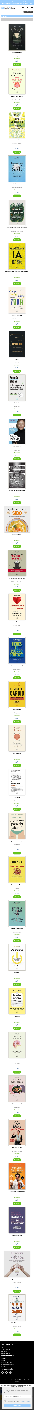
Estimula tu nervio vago (17, 928)
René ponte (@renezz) (17, 56)
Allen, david (17, 406)
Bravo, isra (17, 800)
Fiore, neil (17, 1019)
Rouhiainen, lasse (17, 275)
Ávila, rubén (17, 713)
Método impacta (17, 446)
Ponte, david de (17, 669)
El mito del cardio (17, 709)
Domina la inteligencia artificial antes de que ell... (17, 271)
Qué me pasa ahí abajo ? (17, 841)
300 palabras (17, 797)
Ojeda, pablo (17, 494)
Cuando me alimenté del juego (17, 490)
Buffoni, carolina (17, 1282)
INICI (2, 1347)
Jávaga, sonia (17, 450)
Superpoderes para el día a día (17, 1191)
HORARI (3, 1366)
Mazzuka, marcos (17, 1326)
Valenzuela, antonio (17, 143)
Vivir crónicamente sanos (17, 1322)
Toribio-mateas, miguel (17, 318)
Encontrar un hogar (17, 52)
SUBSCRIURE (17, 1405)
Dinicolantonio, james (17, 187)
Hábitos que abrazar (17, 1235)
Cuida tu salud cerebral (17, 96)
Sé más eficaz (17, 402)
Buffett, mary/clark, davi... (17, 581)
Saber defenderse (17, 753)
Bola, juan (17, 888)
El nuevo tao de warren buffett (17, 578)
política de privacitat (25, 1401)
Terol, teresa (17, 1063)
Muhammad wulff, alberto (17, 231)
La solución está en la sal (17, 183)
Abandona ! (17, 972)
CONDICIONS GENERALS (7, 1364)
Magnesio (17, 359)
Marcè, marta (17, 1107)
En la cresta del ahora (17, 1147)
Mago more (17, 1195)
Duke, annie (17, 975)
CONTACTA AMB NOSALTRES (8, 1362)
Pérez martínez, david (17, 99)
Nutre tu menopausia (17, 1103)
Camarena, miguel (17, 1238)
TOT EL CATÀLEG (5, 1349)
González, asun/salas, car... (17, 537)
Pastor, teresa (17, 844)
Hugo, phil (17, 362)
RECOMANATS (4, 1351)
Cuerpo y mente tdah (17, 315)
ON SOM (3, 1360)
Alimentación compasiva (17, 622)
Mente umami (17, 1060)
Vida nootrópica (17, 140)
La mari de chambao (17, 1151)
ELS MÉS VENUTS (5, 1353)
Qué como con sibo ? (17, 534)
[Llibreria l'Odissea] (7, 7)
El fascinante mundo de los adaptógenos (17, 227)
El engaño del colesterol (17, 884)
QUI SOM (3, 1358)
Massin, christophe (17, 756)
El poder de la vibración (17, 1279)
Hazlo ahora (17, 1016)
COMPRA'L (17, 64)
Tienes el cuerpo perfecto (17, 665)
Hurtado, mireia (17, 625)
